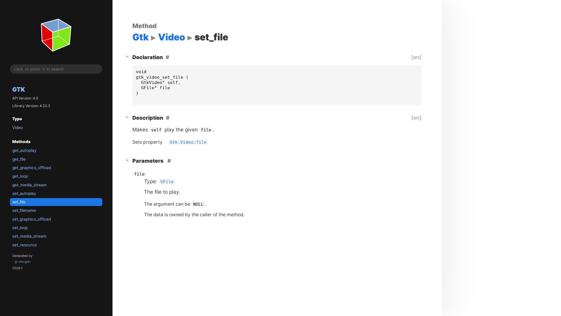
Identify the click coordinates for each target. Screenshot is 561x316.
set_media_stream (29, 236)
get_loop (20, 176)
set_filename (24, 210)
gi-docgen (22, 262)
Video (17, 127)
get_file (19, 159)
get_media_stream (29, 185)
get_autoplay (24, 150)
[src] (416, 57)
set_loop (20, 227)
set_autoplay (24, 193)
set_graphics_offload (31, 219)
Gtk (18, 89)
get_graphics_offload (31, 167)
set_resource (24, 245)
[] (128, 56)
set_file (18, 202)
